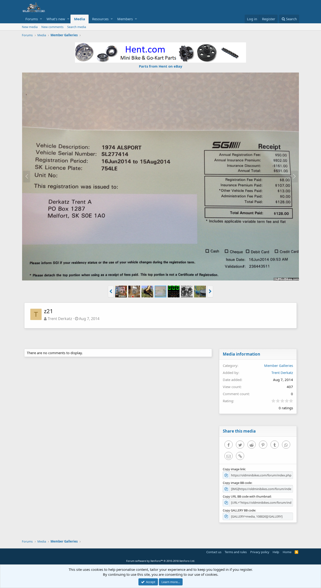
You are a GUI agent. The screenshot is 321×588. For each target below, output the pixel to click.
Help (276, 552)
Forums (31, 18)
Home (287, 552)
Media (79, 18)
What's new (56, 18)
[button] (41, 19)
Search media (76, 27)
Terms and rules (236, 552)
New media (30, 27)
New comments (52, 27)
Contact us (213, 552)
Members (125, 18)
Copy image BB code (237, 483)
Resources (100, 18)
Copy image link (234, 469)
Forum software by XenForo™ (160, 561)
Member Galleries (278, 365)
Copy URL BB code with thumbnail (247, 496)
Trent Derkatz (60, 318)
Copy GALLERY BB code (239, 510)
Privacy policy (259, 552)
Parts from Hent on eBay (160, 66)
